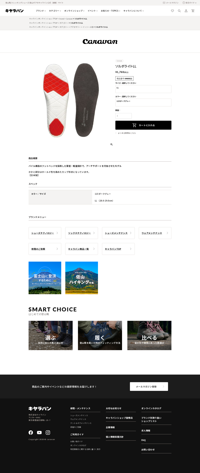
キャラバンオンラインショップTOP (43, 18)
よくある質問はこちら (127, 133)
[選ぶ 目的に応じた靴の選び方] (51, 348)
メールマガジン (172, 2)
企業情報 (110, 427)
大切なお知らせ (113, 408)
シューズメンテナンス (116, 233)
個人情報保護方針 (115, 436)
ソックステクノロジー (79, 233)
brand (61, 18)
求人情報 (145, 430)
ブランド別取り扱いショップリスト (151, 419)
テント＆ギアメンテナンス (80, 423)
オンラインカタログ (78, 445)
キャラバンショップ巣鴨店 (119, 417)
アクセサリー (75, 27)
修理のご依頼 (38, 248)
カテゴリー (63, 23)
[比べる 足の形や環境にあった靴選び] (149, 348)
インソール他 (88, 27)
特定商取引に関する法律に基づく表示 (85, 449)
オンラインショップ (73, 10)
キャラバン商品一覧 (78, 248)
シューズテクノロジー (42, 233)
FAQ (143, 440)
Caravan (69, 18)
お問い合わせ (148, 449)
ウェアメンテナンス (152, 233)
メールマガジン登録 (146, 386)
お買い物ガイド (76, 441)
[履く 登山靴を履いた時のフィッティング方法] (100, 348)
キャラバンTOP (113, 248)
